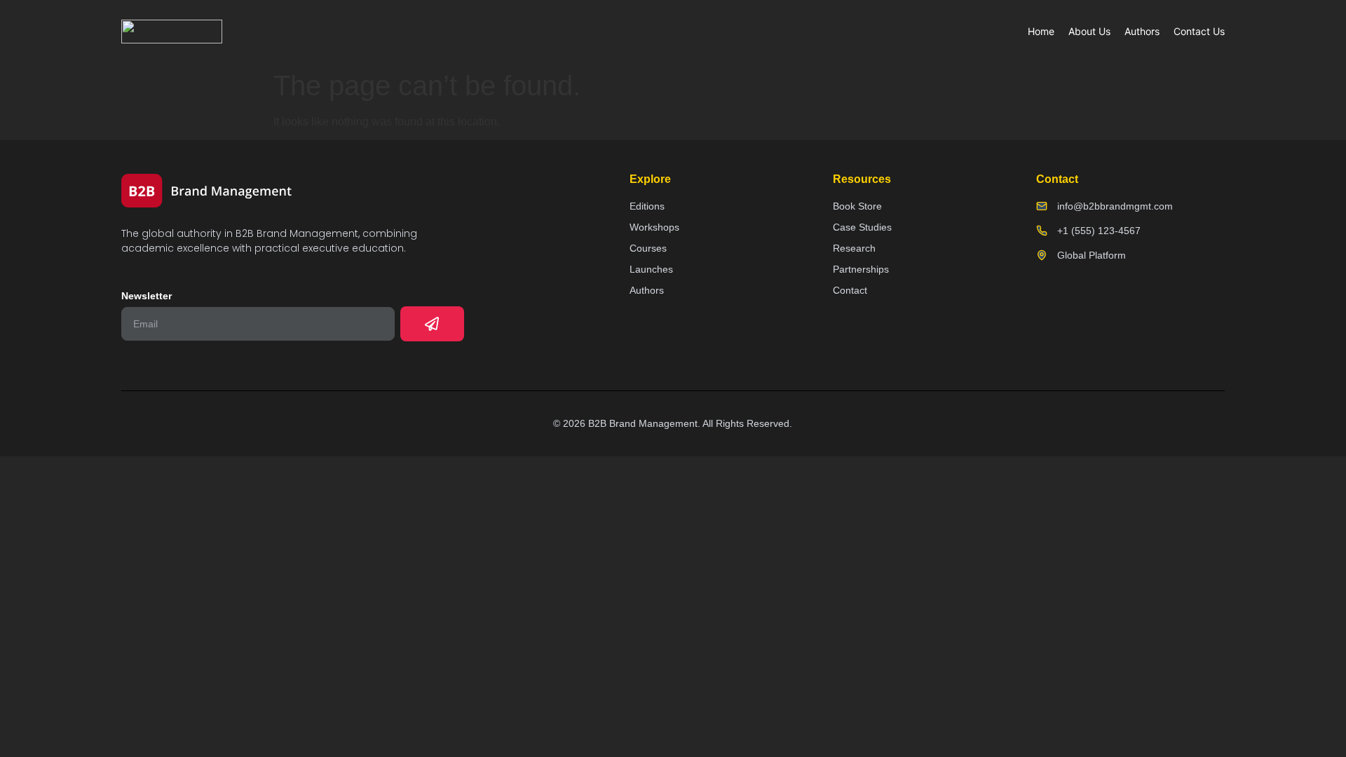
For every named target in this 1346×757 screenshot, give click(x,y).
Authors (1142, 31)
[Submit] (432, 323)
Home (1041, 31)
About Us (1089, 31)
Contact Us (1199, 31)
